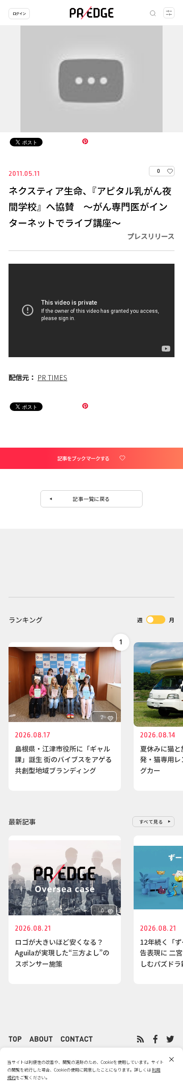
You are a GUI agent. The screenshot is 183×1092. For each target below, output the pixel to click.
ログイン (19, 13)
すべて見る (151, 821)
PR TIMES (52, 377)
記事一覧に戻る (91, 498)
